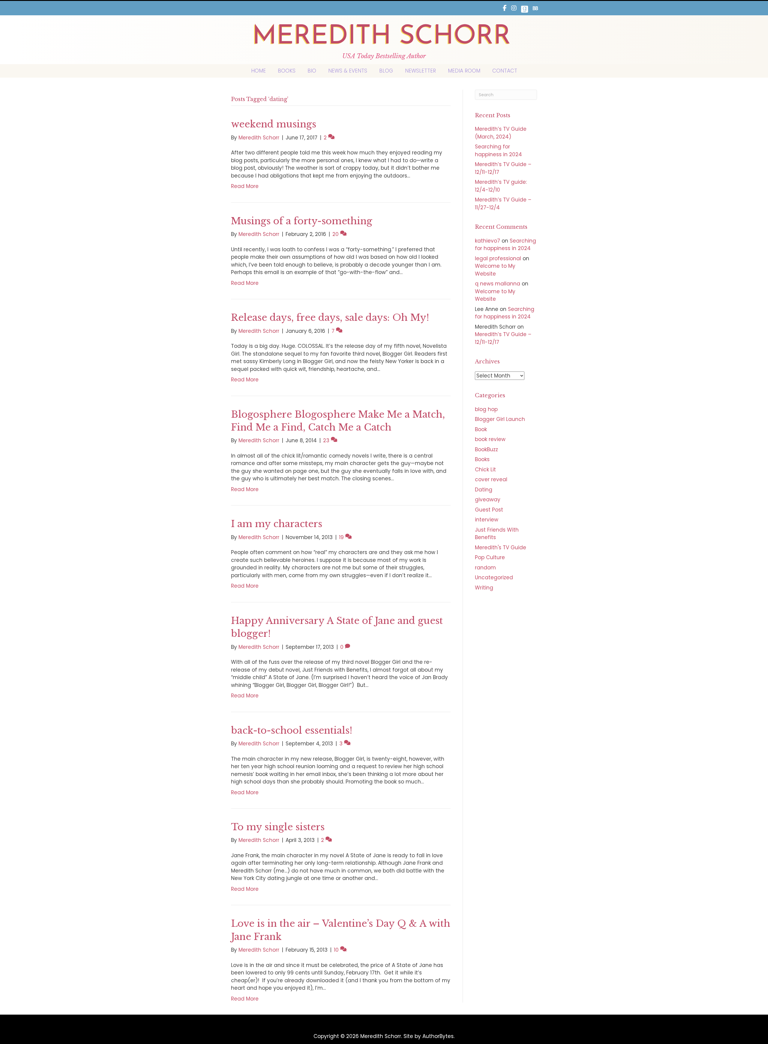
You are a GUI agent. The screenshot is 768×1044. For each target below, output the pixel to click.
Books (482, 459)
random (485, 567)
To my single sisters (278, 827)
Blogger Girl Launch (500, 419)
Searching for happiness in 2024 (498, 150)
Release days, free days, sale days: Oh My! (330, 317)
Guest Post (489, 509)
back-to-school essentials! (291, 730)
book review (490, 439)
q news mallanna (497, 283)
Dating (483, 489)
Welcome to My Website (495, 269)
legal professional (498, 258)
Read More (245, 186)
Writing (484, 587)
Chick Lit (485, 469)
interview (486, 519)
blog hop (486, 409)
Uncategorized (494, 577)
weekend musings (273, 124)
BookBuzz (486, 449)
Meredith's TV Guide (500, 547)
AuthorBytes (438, 1036)
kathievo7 (487, 240)
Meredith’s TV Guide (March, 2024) (500, 132)
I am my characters (276, 523)
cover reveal (491, 479)
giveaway (487, 499)
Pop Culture (490, 557)
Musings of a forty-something (301, 221)
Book (481, 429)
